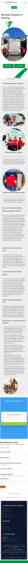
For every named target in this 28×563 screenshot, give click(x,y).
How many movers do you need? (7, 468)
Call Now (14, 7)
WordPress (18, 561)
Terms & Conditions (7, 529)
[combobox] (14, 465)
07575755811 (15, 539)
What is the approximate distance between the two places (12, 463)
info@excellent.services (11, 540)
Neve (9, 561)
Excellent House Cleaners (8, 516)
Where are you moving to (6, 457)
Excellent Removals (7, 511)
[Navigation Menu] (25, 3)
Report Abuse (11, 493)
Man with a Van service (9, 305)
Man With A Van (6, 513)
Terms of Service (16, 493)
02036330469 (9, 539)
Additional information (4, 478)
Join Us (4, 524)
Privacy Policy (6, 526)
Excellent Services (6, 508)
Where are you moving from (7, 451)
